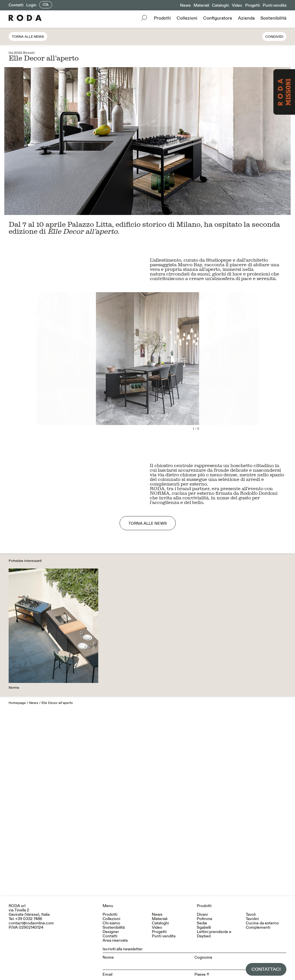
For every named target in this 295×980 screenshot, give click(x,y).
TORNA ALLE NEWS (147, 523)
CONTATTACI (266, 969)
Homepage (17, 703)
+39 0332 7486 (28, 918)
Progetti (252, 5)
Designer (111, 932)
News (185, 5)
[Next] (219, 366)
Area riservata (115, 940)
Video (237, 5)
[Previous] (76, 366)
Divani (202, 914)
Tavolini (252, 919)
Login (31, 5)
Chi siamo (111, 923)
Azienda (246, 18)
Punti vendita (274, 5)
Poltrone (204, 919)
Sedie (202, 923)
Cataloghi (220, 5)
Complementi (258, 927)
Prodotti (162, 18)
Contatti (16, 5)
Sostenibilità (273, 18)
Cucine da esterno (262, 923)
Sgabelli (204, 927)
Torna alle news (28, 37)
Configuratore (217, 18)
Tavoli (251, 914)
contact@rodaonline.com (31, 923)
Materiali (201, 5)
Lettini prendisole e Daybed (214, 934)
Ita (46, 4)
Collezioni (187, 18)
